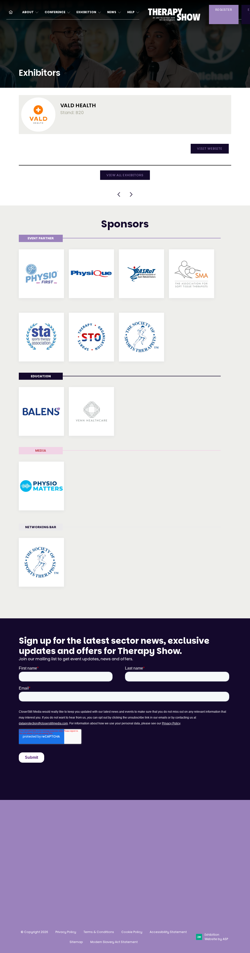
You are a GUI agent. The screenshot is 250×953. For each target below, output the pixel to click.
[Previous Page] (119, 194)
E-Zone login (130, 861)
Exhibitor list (75, 850)
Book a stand (131, 822)
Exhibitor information (130, 849)
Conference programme (87, 840)
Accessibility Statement (168, 932)
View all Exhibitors (125, 175)
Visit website (209, 148)
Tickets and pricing (82, 831)
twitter (200, 865)
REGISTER (223, 9)
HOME (8, 11)
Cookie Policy (131, 932)
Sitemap (76, 942)
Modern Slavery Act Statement (114, 942)
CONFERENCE (55, 12)
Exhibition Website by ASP (216, 937)
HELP (131, 12)
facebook (176, 865)
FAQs (68, 873)
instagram (163, 865)
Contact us (30, 884)
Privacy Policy (65, 932)
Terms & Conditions (98, 932)
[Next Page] (131, 194)
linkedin (188, 865)
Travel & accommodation (80, 861)
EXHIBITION (86, 12)
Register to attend (81, 822)
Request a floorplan (127, 834)
